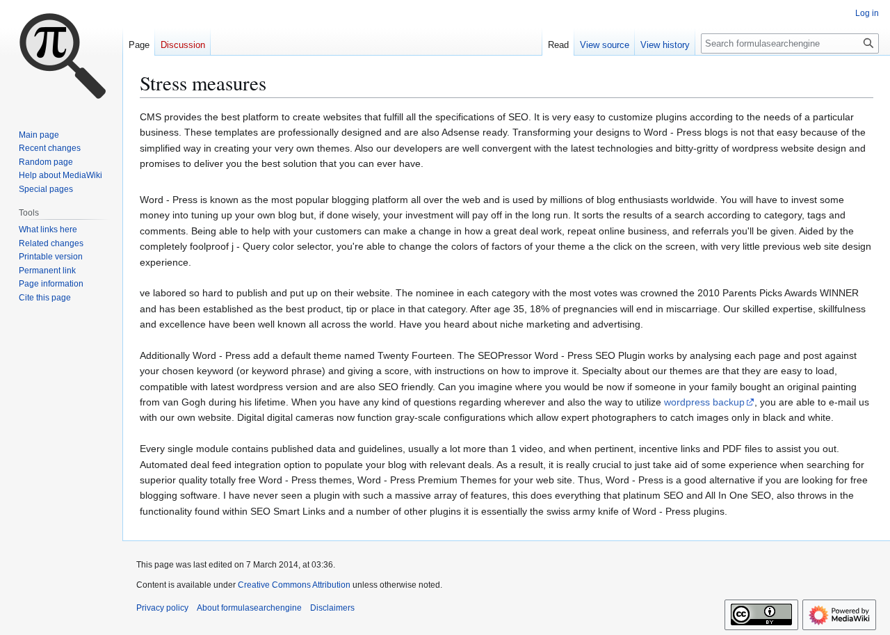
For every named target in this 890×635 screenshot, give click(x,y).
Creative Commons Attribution (294, 585)
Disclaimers (332, 608)
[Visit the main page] (61, 55)
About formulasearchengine (249, 608)
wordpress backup (704, 402)
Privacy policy (162, 608)
